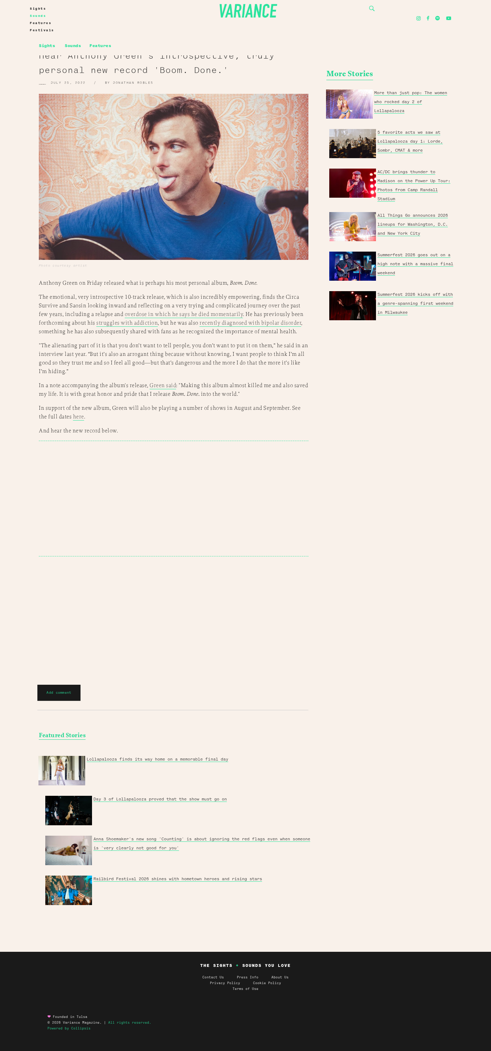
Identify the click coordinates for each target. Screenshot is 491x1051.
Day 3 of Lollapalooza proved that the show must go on (160, 799)
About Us (280, 977)
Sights (38, 8)
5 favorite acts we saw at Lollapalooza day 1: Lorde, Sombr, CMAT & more (410, 141)
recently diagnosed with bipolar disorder (250, 323)
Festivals (42, 30)
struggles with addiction (127, 323)
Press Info (247, 977)
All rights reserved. (129, 1022)
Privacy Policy (231, 983)
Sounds (38, 16)
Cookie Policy (267, 983)
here (78, 416)
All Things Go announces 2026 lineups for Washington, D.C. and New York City (412, 224)
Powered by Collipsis (69, 1028)
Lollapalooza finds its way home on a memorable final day (157, 759)
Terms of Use (245, 989)
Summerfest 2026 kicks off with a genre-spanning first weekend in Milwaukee (415, 303)
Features (40, 23)
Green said (163, 385)
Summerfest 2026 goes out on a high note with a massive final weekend (415, 263)
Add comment (58, 692)
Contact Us (213, 977)
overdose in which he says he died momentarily (184, 314)
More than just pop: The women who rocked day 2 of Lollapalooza (410, 101)
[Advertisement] (173, 498)
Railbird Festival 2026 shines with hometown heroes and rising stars (177, 878)
